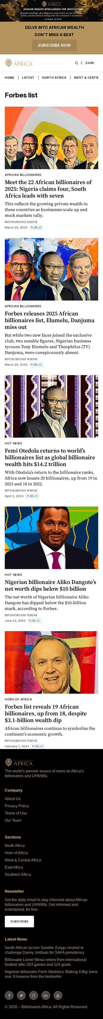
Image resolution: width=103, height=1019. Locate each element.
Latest (28, 77)
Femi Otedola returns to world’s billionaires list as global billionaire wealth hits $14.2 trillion (50, 457)
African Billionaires (23, 175)
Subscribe (19, 921)
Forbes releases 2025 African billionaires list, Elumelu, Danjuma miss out (49, 320)
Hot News (13, 443)
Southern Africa (18, 874)
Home (9, 77)
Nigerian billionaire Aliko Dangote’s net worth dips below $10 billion (50, 585)
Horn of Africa (18, 699)
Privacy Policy (17, 806)
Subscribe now (54, 45)
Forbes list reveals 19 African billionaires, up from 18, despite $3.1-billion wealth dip (46, 713)
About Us (13, 799)
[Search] (77, 63)
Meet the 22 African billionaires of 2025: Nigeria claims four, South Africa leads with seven (48, 188)
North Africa (54, 77)
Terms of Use (16, 813)
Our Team (13, 820)
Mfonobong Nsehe (21, 222)
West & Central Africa (23, 860)
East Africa (14, 867)
